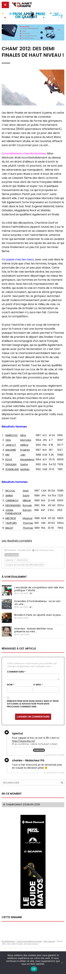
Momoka (25, 440)
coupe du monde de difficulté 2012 (24, 564)
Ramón (27, 510)
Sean (26, 490)
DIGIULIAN (10, 464)
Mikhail (27, 500)
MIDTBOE (10, 518)
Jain (22, 454)
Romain (27, 505)
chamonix (21, 560)
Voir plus (39, 750)
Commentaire (16, 671)
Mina (23, 435)
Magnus (27, 518)
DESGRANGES (13, 505)
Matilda (24, 469)
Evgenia (25, 450)
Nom (10, 684)
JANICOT (10, 445)
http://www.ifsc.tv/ (23, 741)
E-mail (38, 684)
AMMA (9, 495)
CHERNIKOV (12, 500)
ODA (8, 440)
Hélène (24, 445)
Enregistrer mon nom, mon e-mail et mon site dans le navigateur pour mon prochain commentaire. (33, 704)
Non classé (11, 554)
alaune (9, 560)
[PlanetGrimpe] (22, 4)
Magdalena (27, 459)
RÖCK (8, 459)
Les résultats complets (17, 541)
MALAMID (10, 450)
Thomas (28, 523)
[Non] (61, 962)
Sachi (26, 495)
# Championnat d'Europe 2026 (21, 804)
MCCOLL (10, 490)
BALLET (9, 528)
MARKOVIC (11, 435)
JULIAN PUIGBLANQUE (13, 511)
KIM (7, 454)
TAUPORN (11, 523)
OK (34, 969)
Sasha (24, 464)
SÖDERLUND (12, 469)
